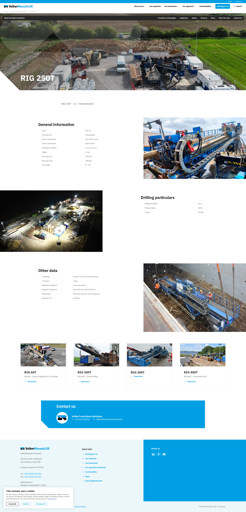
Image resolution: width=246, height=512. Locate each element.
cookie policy (51, 499)
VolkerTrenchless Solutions (19, 11)
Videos (194, 18)
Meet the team (224, 18)
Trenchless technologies (167, 18)
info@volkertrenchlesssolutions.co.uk (109, 419)
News (230, 1)
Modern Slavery (80, 506)
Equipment (33, 11)
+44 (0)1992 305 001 (32, 477)
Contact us (239, 1)
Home (5, 11)
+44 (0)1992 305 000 (32, 474)
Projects (204, 18)
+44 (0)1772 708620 (82, 419)
